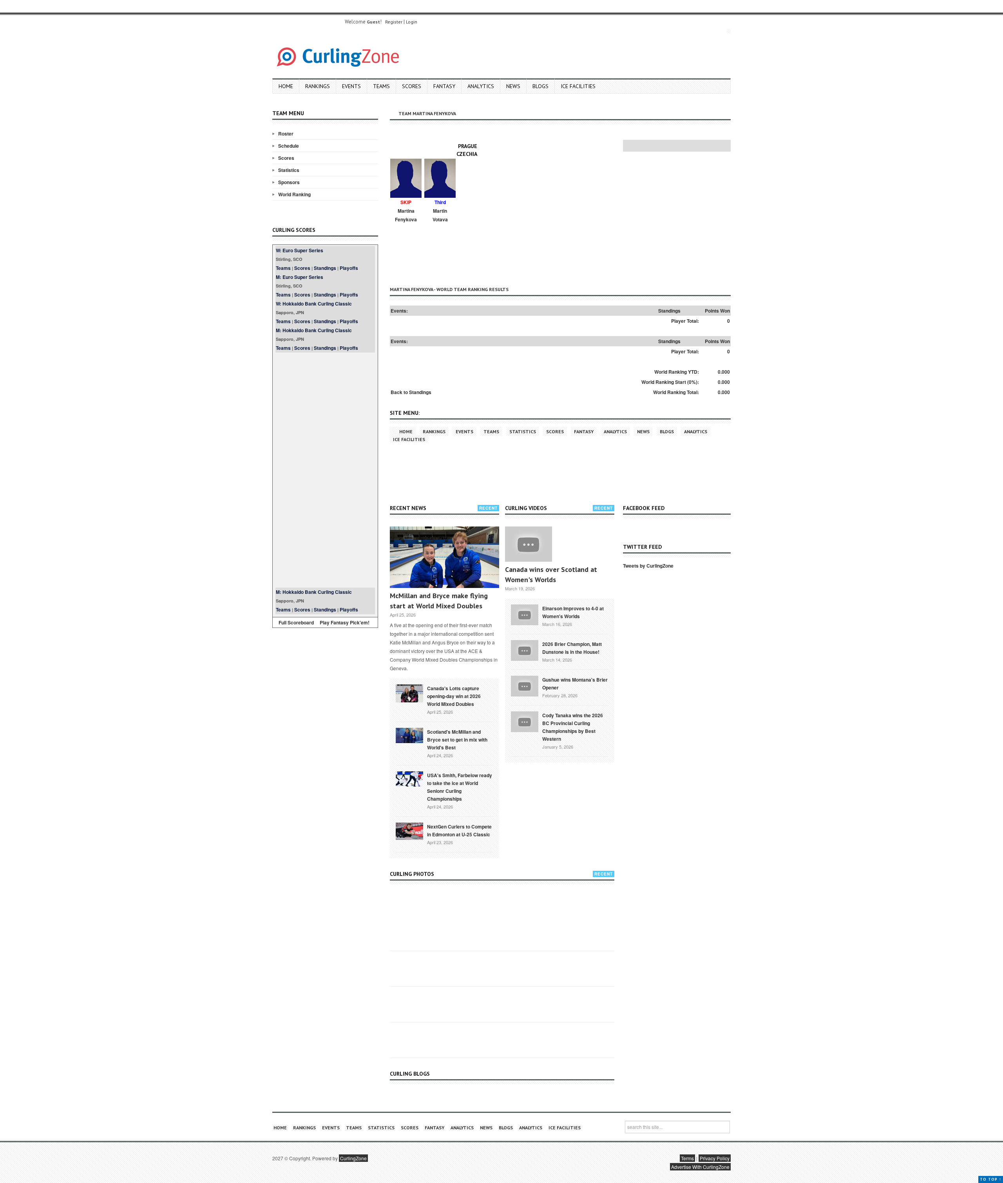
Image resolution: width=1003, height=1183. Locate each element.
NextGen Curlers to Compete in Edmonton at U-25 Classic (459, 830)
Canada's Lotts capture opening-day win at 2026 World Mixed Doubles (454, 696)
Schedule (288, 145)
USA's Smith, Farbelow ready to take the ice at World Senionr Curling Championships (459, 787)
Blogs (540, 86)
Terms (687, 1158)
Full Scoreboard (296, 622)
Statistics (288, 170)
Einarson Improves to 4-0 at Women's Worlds (573, 612)
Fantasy (444, 86)
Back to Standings (411, 392)
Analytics (480, 86)
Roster (285, 133)
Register (393, 22)
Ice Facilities (578, 86)
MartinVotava (440, 215)
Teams (381, 86)
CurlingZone (353, 1158)
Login (411, 22)
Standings (325, 267)
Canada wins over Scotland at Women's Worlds (551, 574)
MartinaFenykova (406, 215)
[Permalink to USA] (409, 778)
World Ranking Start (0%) (669, 381)
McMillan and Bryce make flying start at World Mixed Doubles (439, 600)
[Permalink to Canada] (409, 692)
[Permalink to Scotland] (409, 735)
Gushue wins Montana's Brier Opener (575, 683)
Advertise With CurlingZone (700, 1166)
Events (351, 86)
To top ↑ (990, 1179)
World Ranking (294, 194)
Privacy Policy (715, 1158)
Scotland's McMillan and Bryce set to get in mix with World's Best (457, 739)
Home (286, 86)
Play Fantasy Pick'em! (344, 622)
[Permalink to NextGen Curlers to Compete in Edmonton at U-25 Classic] (409, 830)
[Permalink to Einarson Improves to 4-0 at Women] (524, 614)
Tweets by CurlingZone (648, 565)
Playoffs (349, 267)
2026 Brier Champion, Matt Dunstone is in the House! (572, 647)
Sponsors (289, 182)
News (513, 86)
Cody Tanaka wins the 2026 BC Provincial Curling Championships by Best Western (572, 727)
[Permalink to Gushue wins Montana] (524, 685)
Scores (411, 86)
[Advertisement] (325, 470)
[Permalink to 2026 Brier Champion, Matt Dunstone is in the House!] (524, 649)
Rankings (317, 86)
